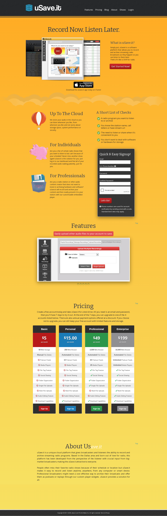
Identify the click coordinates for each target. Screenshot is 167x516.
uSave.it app (82, 90)
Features (89, 9)
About (114, 9)
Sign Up (44, 408)
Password (103, 173)
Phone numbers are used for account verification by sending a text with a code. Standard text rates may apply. (116, 209)
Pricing (98, 9)
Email (101, 159)
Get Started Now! (120, 66)
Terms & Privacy (105, 513)
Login (131, 9)
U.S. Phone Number (107, 166)
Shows (123, 9)
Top (136, 223)
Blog (106, 9)
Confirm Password (106, 180)
